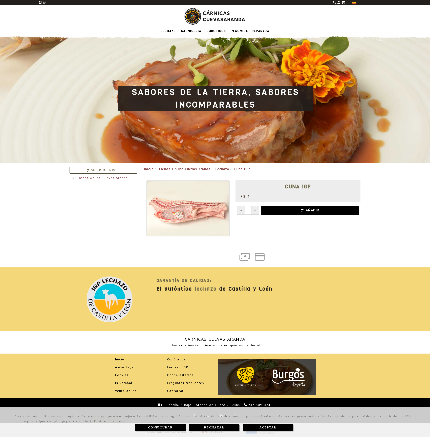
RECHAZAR (214, 427)
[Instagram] (44, 2)
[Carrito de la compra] (343, 2)
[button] (339, 2)
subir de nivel (104, 170)
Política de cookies (109, 421)
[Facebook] (40, 2)
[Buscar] (334, 2)
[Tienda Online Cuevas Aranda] (73, 177)
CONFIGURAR (160, 427)
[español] (354, 2)
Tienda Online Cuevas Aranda (101, 177)
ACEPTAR (267, 427)
